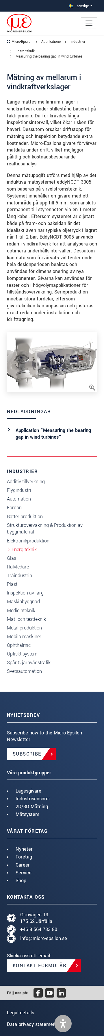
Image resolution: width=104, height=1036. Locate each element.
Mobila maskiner (24, 636)
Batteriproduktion (25, 516)
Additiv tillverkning (26, 481)
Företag (24, 857)
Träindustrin (19, 575)
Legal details (20, 1012)
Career (23, 865)
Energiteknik (24, 549)
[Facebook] (38, 993)
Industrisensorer (33, 799)
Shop (21, 881)
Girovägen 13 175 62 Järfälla (36, 918)
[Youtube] (49, 993)
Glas (11, 558)
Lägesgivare (28, 791)
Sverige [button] (82, 6)
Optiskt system (22, 654)
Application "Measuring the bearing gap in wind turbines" (53, 434)
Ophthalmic (19, 645)
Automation (19, 499)
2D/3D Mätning (32, 807)
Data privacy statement (32, 1024)
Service (23, 873)
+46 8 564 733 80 (38, 929)
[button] (63, 1023)
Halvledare (18, 567)
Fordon (14, 507)
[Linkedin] (61, 993)
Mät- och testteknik (26, 619)
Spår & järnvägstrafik (29, 662)
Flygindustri (19, 490)
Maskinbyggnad (23, 601)
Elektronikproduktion (28, 541)
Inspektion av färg (25, 593)
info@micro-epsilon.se (43, 938)
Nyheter (24, 849)
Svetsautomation (24, 671)
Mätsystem (27, 814)
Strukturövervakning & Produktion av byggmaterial (45, 528)
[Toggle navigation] (89, 23)
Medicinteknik (21, 610)
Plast (12, 584)
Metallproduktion (24, 628)
